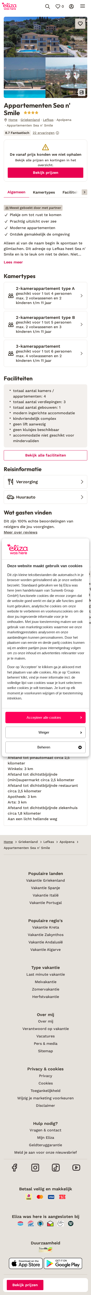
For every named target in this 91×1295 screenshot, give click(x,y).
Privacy (45, 1076)
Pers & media (45, 1043)
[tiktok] (55, 1171)
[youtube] (76, 1171)
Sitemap (45, 1051)
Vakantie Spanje (45, 888)
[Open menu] (82, 6)
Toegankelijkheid (45, 1090)
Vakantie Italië (46, 895)
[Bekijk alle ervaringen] (31, 133)
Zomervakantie (45, 989)
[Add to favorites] (80, 24)
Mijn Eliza (45, 1137)
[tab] (16, 192)
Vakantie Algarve (45, 949)
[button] (45, 37)
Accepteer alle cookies (44, 717)
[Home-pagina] (9, 6)
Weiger (43, 732)
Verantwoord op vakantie (45, 1028)
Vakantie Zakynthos (45, 934)
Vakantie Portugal (45, 902)
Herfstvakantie (45, 996)
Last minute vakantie (45, 974)
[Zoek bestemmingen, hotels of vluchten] (47, 6)
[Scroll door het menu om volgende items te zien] (84, 192)
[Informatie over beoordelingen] (57, 133)
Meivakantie (45, 982)
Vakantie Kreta (45, 927)
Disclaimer (45, 1105)
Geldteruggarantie (45, 1145)
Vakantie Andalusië (45, 942)
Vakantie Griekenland (45, 880)
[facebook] (14, 1171)
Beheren (43, 747)
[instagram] (35, 1171)
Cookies (45, 1083)
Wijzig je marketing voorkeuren (45, 1098)
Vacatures (45, 1036)
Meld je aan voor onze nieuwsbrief (45, 1152)
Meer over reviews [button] (20, 532)
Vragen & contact (45, 1130)
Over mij (45, 1021)
